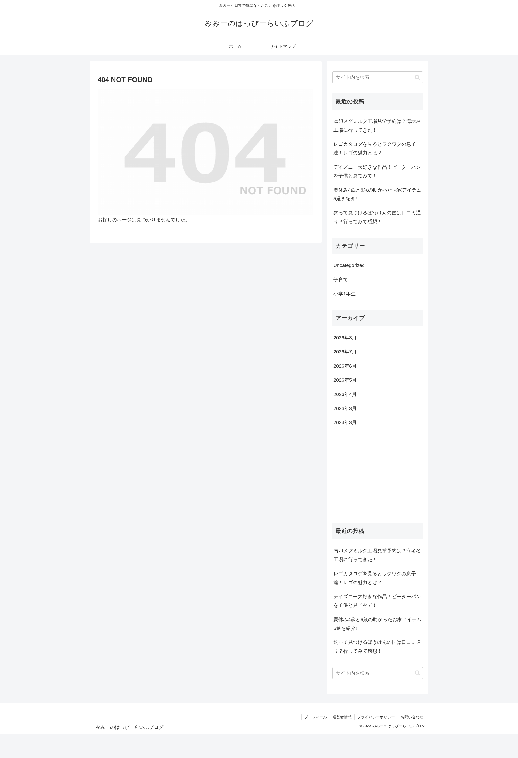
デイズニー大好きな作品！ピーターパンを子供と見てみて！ (377, 171)
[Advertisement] (377, 476)
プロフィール (315, 717)
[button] (417, 77)
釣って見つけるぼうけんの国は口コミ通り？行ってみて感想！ (377, 217)
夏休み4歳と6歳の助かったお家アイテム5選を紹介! (377, 194)
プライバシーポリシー (376, 717)
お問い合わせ (412, 717)
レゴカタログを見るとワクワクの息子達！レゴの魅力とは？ (374, 148)
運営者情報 (342, 717)
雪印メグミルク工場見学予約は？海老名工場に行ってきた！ (377, 126)
